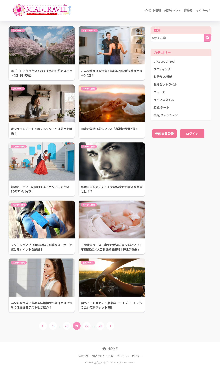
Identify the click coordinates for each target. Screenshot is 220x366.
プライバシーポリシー (129, 356)
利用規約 (84, 356)
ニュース (159, 92)
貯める (188, 10)
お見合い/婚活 (89, 88)
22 (86, 326)
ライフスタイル (89, 30)
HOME (112, 348)
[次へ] (110, 326)
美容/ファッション (165, 115)
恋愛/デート (18, 30)
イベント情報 (152, 10)
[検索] (207, 38)
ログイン (192, 133)
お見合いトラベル (165, 84)
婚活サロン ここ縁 (102, 356)
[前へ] (43, 326)
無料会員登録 (164, 133)
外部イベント (172, 10)
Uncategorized (164, 61)
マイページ (203, 10)
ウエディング (162, 69)
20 (66, 326)
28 (100, 326)
